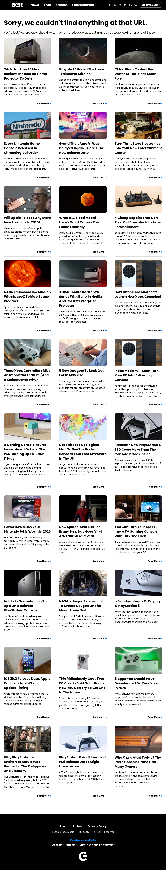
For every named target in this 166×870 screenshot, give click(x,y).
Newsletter (152, 4)
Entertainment (83, 5)
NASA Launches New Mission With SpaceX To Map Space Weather (27, 296)
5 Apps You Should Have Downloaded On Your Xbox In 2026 (137, 683)
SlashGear (109, 844)
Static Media (67, 832)
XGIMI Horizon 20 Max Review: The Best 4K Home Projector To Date (25, 74)
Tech (47, 5)
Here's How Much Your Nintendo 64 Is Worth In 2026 (27, 529)
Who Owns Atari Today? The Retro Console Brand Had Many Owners (138, 762)
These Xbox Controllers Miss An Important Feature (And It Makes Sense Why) (27, 375)
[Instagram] (120, 5)
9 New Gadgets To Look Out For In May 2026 (81, 372)
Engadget (57, 844)
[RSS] (135, 5)
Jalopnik (70, 844)
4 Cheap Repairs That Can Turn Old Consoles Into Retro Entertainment (138, 222)
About (63, 826)
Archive (77, 826)
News (35, 5)
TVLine (82, 844)
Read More (43, 103)
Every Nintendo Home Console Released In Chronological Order (22, 148)
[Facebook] (109, 5)
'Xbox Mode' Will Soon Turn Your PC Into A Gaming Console (137, 375)
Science (62, 5)
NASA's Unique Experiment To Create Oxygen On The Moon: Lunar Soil (81, 605)
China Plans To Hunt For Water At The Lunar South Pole (135, 74)
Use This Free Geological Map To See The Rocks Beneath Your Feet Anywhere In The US (83, 452)
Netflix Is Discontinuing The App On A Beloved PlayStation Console (26, 605)
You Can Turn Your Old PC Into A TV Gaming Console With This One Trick (136, 531)
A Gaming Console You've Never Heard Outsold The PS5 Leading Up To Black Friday (25, 452)
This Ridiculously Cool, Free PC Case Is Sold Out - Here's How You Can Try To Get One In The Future (82, 685)
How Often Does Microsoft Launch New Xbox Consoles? (138, 294)
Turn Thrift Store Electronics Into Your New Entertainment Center (138, 148)
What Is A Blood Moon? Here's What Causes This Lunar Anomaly (79, 222)
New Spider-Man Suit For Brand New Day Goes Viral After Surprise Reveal (80, 531)
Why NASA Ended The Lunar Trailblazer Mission (82, 71)
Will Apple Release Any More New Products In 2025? (27, 220)
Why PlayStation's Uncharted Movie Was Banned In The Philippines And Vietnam (25, 764)
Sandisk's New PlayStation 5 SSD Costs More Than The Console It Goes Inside (138, 449)
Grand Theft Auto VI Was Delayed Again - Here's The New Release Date (81, 148)
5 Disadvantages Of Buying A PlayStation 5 (137, 603)
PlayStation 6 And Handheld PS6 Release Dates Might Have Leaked (82, 761)
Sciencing (94, 844)
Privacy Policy (97, 826)
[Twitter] (115, 5)
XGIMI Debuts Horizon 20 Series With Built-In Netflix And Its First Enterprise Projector (80, 299)
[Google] (130, 5)
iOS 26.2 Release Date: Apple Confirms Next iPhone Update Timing (27, 683)
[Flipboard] (125, 5)
